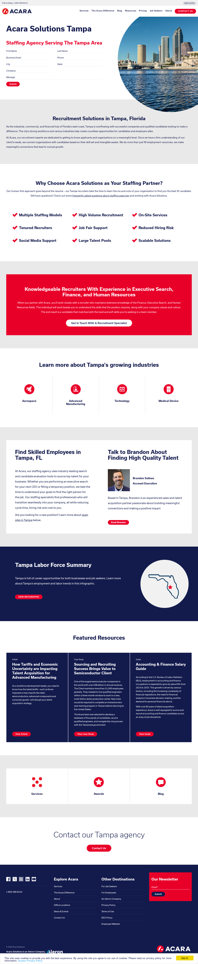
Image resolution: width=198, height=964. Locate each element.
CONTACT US (185, 11)
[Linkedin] (27, 879)
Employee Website (110, 924)
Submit (13, 84)
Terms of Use (107, 911)
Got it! (184, 958)
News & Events (61, 911)
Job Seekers (156, 11)
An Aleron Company (111, 899)
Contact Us (59, 917)
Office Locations (62, 905)
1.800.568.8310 (14, 892)
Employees (189, 3)
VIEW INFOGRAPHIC (28, 597)
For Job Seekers (109, 886)
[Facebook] (8, 879)
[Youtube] (34, 879)
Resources (130, 11)
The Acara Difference (102, 11)
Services (84, 11)
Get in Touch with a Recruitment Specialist (99, 323)
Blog (119, 11)
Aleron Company (36, 951)
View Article (21, 734)
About (168, 11)
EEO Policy (106, 917)
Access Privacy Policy (30, 960)
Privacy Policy (108, 905)
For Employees (108, 892)
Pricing (143, 11)
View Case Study (85, 734)
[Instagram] (21, 879)
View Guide (144, 734)
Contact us (99, 848)
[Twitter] (15, 879)
